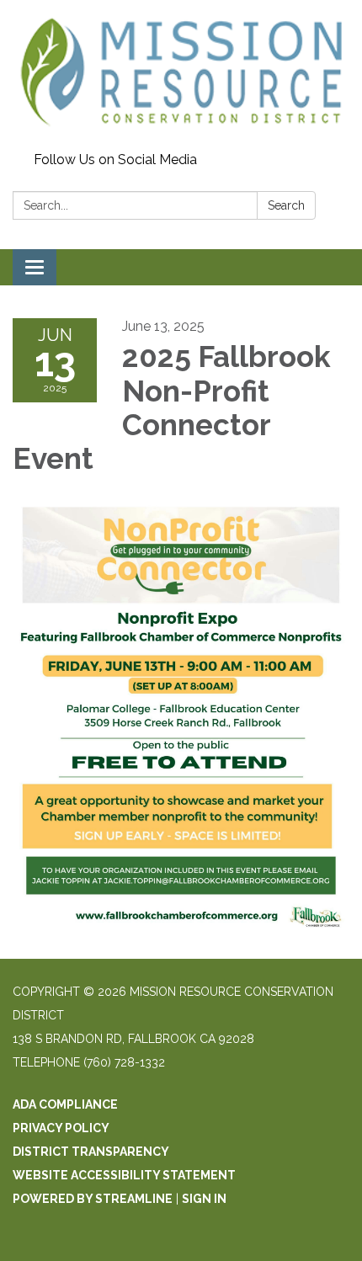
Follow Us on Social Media (115, 160)
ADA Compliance (65, 1104)
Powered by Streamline (93, 1198)
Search (286, 205)
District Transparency (91, 1151)
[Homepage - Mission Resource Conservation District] (181, 73)
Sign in (204, 1198)
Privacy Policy (61, 1128)
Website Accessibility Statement (124, 1175)
